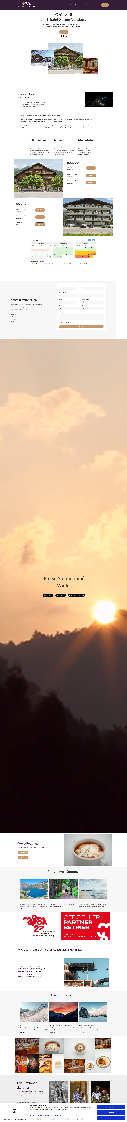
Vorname (61, 286)
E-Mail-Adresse (62, 292)
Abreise (83, 305)
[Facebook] (64, 36)
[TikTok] (66, 36)
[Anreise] (60, 308)
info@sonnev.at (13, 316)
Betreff (60, 299)
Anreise (61, 305)
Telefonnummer (86, 299)
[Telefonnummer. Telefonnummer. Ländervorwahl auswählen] (84, 302)
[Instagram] (61, 36)
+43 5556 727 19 (14, 314)
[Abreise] (83, 308)
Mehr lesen (22, 909)
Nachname (84, 286)
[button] (110, 105)
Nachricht (61, 312)
